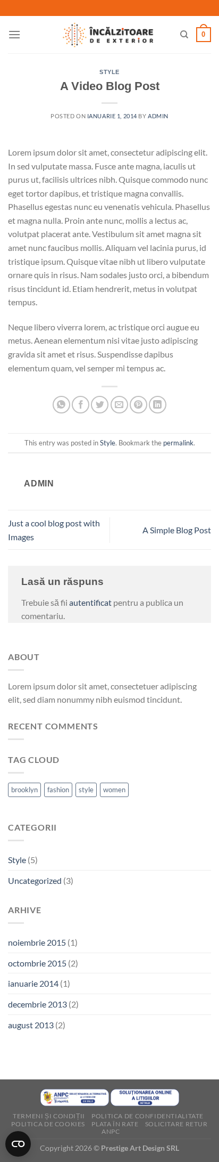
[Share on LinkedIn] (157, 404)
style (86, 789)
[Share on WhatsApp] (61, 404)
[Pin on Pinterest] (138, 404)
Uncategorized (35, 880)
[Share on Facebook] (80, 404)
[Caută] (184, 35)
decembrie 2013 (37, 1004)
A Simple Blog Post (176, 530)
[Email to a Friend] (119, 404)
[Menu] (14, 34)
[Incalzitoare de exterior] (108, 34)
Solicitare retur (176, 1124)
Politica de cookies (48, 1124)
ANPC (111, 1131)
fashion (58, 789)
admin (158, 115)
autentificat (90, 602)
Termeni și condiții (49, 1116)
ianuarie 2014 (33, 983)
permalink (178, 442)
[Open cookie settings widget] (18, 1144)
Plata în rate (114, 1124)
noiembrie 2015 (37, 942)
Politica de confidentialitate (147, 1116)
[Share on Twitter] (99, 404)
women (114, 789)
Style (109, 72)
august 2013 (31, 1025)
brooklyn (24, 789)
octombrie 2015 (37, 963)
